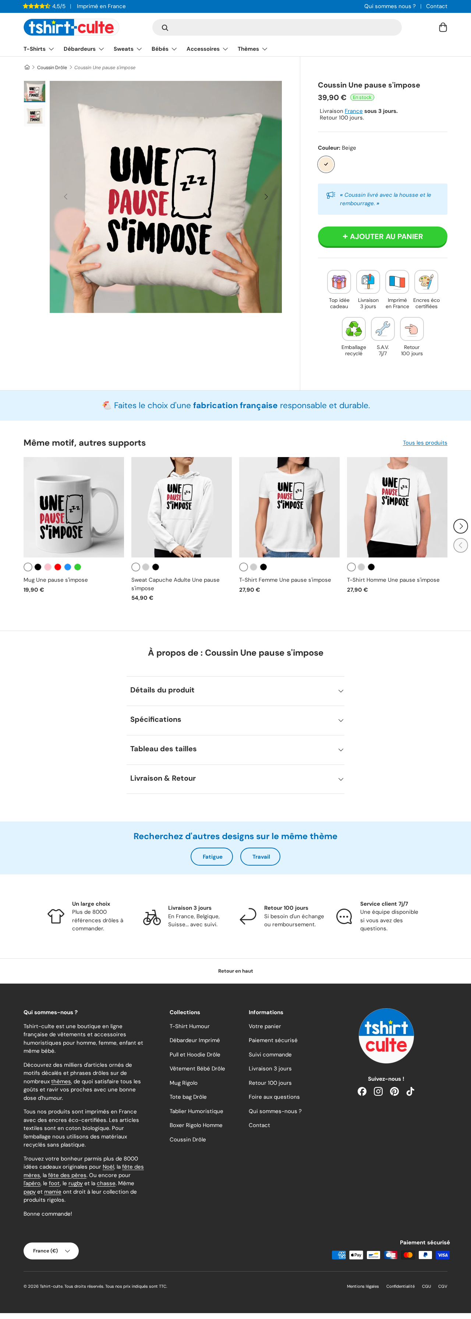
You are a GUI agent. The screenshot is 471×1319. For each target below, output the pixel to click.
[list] (166, 197)
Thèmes (248, 49)
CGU (426, 1286)
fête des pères (67, 1175)
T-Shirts (35, 49)
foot (54, 1183)
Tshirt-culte (51, 1286)
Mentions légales (363, 1286)
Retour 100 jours (270, 1083)
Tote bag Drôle (188, 1097)
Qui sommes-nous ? (275, 1111)
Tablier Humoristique (196, 1111)
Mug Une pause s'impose (56, 580)
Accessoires (203, 49)
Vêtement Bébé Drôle (197, 1068)
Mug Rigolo (184, 1083)
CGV (442, 1286)
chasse (106, 1183)
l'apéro (32, 1183)
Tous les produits (425, 442)
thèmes (61, 1081)
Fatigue (213, 856)
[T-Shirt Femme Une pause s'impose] (289, 507)
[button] (443, 27)
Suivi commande (270, 1054)
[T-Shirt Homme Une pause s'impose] (397, 507)
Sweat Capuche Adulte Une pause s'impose (175, 584)
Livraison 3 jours (270, 1068)
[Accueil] (27, 67)
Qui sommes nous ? (390, 6)
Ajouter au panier (386, 236)
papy (30, 1191)
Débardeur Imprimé (195, 1040)
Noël (108, 1166)
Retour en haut (235, 971)
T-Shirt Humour (190, 1026)
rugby (75, 1183)
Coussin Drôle (52, 67)
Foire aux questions (274, 1097)
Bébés (160, 49)
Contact (436, 6)
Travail (261, 856)
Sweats (124, 49)
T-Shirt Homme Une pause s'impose (393, 580)
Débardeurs (80, 49)
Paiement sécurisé (273, 1040)
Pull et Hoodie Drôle (195, 1054)
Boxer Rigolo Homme (196, 1125)
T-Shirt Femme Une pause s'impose (285, 580)
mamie (52, 1191)
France (354, 111)
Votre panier (265, 1026)
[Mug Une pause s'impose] (74, 507)
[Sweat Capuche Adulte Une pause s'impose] (181, 507)
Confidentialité (400, 1286)
